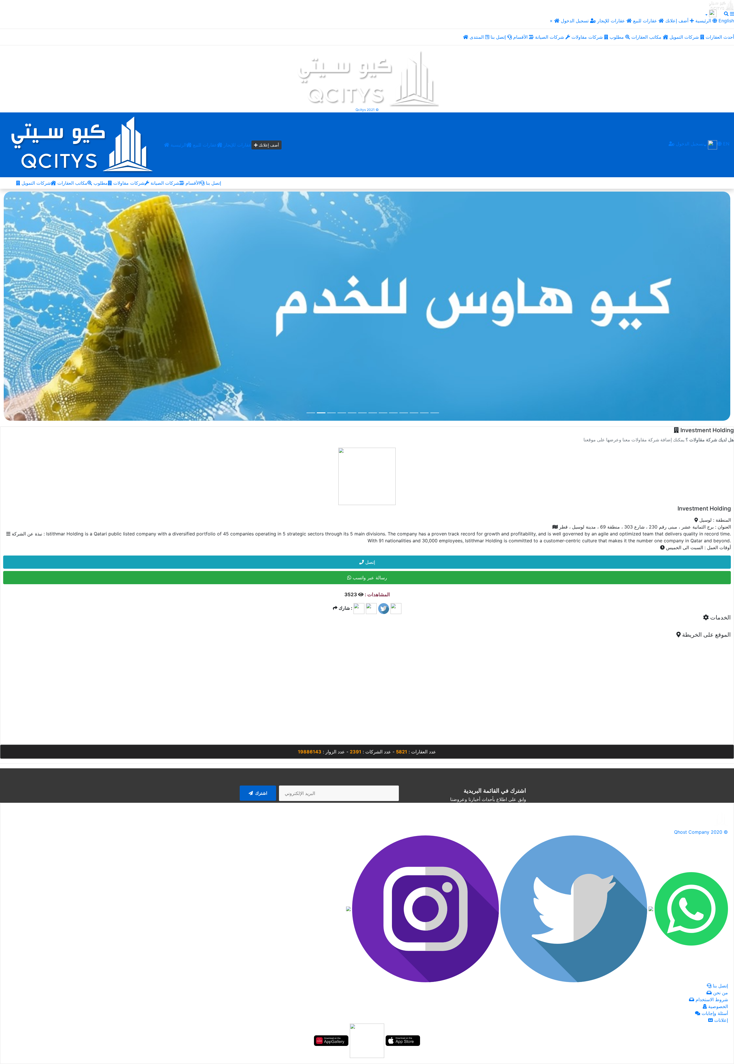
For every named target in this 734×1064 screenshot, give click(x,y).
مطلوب (617, 37)
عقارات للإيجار (611, 21)
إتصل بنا (499, 37)
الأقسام (521, 37)
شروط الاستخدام (711, 999)
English (725, 21)
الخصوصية (717, 1006)
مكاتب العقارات (647, 37)
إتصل (369, 562)
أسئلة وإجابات (714, 1013)
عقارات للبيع (646, 21)
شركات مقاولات (587, 37)
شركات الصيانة (550, 37)
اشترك (260, 793)
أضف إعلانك (677, 21)
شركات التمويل (684, 37)
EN (725, 144)
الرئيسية (177, 145)
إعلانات (720, 1020)
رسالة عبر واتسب (369, 577)
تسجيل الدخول (575, 21)
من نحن (720, 992)
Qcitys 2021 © (367, 110)
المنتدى (477, 37)
